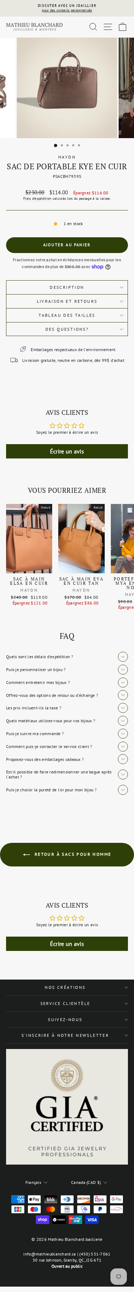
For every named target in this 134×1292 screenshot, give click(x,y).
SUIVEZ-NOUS (65, 1019)
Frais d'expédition (37, 198)
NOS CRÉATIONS (65, 987)
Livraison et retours (67, 301)
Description (67, 287)
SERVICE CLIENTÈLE (65, 1003)
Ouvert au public (67, 1266)
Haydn (67, 157)
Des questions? (67, 329)
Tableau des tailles (67, 315)
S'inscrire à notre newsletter (65, 1035)
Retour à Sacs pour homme (72, 854)
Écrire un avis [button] (67, 451)
